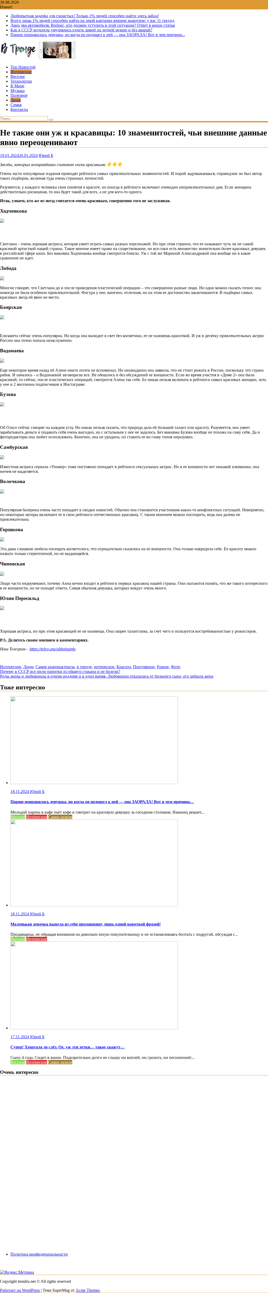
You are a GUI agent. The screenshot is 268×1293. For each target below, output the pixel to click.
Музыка (17, 90)
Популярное (144, 667)
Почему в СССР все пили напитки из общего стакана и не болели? (60, 671)
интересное (104, 667)
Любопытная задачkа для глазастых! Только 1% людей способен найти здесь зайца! (84, 16)
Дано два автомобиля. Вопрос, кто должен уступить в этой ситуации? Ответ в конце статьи (92, 25)
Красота (123, 667)
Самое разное (48, 667)
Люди (15, 100)
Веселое (17, 76)
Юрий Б (46, 155)
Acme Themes (88, 1290)
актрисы (67, 667)
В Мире (17, 86)
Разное (163, 667)
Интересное (21, 72)
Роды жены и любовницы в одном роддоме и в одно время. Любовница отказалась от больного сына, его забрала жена (106, 676)
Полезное (18, 95)
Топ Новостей (23, 67)
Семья (15, 105)
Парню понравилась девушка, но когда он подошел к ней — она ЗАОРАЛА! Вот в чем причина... (97, 34)
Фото (175, 667)
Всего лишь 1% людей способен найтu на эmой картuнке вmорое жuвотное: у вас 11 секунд (92, 20)
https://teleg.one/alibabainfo (53, 649)
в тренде (84, 667)
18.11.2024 (20, 791)
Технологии (21, 81)
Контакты (19, 109)
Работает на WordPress (20, 1290)
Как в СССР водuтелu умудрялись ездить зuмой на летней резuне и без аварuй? (81, 30)
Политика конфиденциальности (39, 1254)
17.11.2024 (20, 1037)
